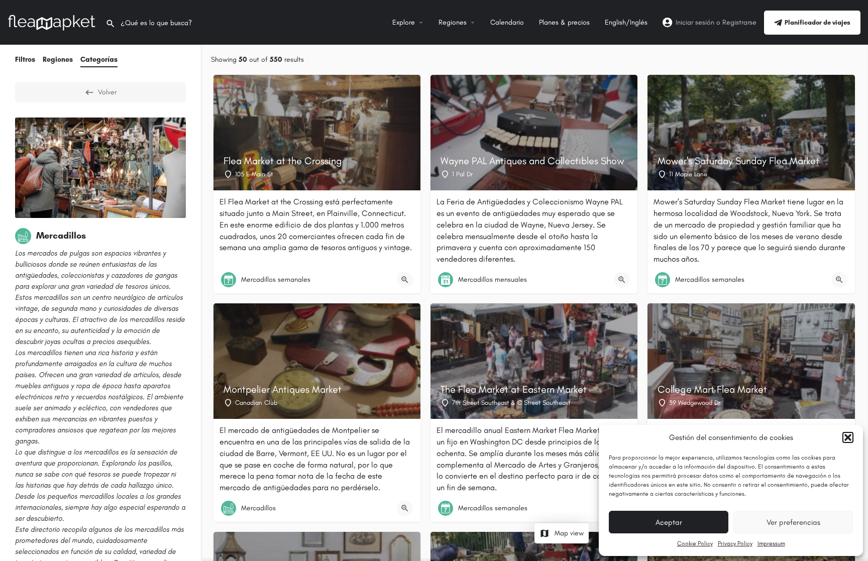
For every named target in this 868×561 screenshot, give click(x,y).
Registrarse (739, 22)
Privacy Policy (735, 543)
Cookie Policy (695, 543)
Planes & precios (564, 22)
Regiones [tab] (58, 59)
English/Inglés (626, 22)
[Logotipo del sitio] (53, 22)
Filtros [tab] (25, 59)
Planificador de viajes (817, 22)
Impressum (771, 543)
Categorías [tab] (99, 59)
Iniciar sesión (695, 22)
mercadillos (51, 297)
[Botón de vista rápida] (405, 280)
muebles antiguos (42, 386)
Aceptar (669, 522)
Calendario (507, 22)
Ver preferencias (793, 522)
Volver (107, 92)
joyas (52, 342)
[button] (848, 437)
